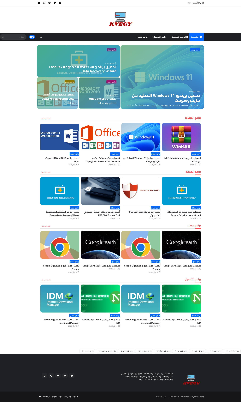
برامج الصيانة (112, 49)
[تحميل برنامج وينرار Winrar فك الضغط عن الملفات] (181, 137)
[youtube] (39, 3)
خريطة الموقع (57, 396)
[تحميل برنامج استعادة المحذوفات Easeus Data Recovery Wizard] (78, 61)
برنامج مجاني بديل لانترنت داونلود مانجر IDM (181, 321)
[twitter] (55, 3)
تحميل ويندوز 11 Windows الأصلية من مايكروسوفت (141, 159)
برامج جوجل (142, 37)
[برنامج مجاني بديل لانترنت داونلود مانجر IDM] (181, 299)
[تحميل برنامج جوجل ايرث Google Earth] (181, 245)
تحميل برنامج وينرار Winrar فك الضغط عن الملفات (182, 159)
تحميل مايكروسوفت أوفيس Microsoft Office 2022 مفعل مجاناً (103, 159)
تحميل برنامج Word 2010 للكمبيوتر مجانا (62, 159)
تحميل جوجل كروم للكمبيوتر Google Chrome (142, 267)
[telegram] (49, 3)
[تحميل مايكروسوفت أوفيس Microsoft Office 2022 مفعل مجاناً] (57, 93)
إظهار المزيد (46, 118)
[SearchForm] (3, 37)
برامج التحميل (159, 37)
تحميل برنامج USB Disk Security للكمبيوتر (144, 213)
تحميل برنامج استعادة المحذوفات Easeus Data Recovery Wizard (184, 213)
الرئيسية (195, 37)
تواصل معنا (67, 396)
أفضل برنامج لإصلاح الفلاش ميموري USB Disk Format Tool (102, 213)
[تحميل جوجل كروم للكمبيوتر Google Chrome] (141, 245)
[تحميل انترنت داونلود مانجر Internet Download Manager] (141, 299)
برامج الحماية (155, 207)
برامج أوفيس (69, 81)
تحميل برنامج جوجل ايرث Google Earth (182, 266)
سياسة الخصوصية (44, 396)
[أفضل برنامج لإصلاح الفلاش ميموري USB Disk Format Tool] (100, 191)
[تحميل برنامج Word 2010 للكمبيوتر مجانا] (99, 93)
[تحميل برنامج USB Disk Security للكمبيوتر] (140, 191)
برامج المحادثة (163, 351)
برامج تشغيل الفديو (107, 351)
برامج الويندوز (178, 37)
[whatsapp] (44, 3)
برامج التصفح (155, 261)
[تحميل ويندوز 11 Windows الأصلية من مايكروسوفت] (162, 77)
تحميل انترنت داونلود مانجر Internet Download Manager (142, 321)
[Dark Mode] (32, 37)
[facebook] (60, 3)
